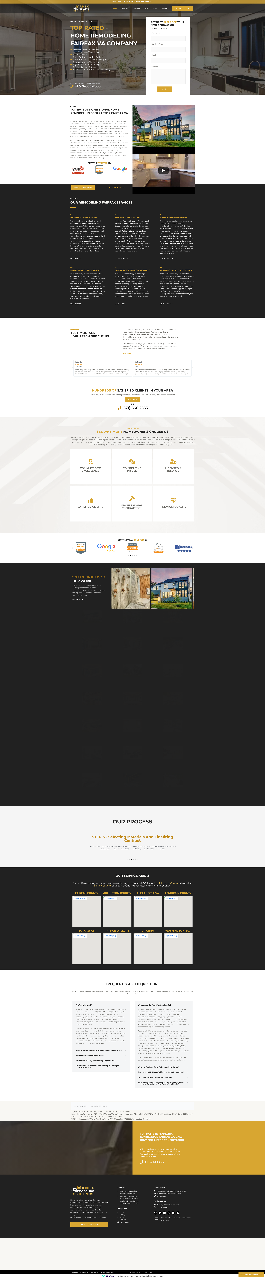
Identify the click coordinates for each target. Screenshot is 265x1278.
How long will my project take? (90, 1056)
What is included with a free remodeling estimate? (99, 1050)
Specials (137, 8)
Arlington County (168, 883)
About (155, 8)
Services (124, 8)
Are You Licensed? (84, 1005)
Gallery (146, 8)
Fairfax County (102, 885)
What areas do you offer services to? (154, 1005)
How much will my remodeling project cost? (95, 1061)
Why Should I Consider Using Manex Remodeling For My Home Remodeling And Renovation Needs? (161, 1083)
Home (115, 8)
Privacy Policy (147, 1272)
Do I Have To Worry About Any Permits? (155, 1077)
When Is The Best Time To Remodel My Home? (158, 1067)
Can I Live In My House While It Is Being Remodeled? (161, 1072)
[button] (72, 170)
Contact (165, 8)
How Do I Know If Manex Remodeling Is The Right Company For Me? (97, 1066)
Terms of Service (135, 1272)
